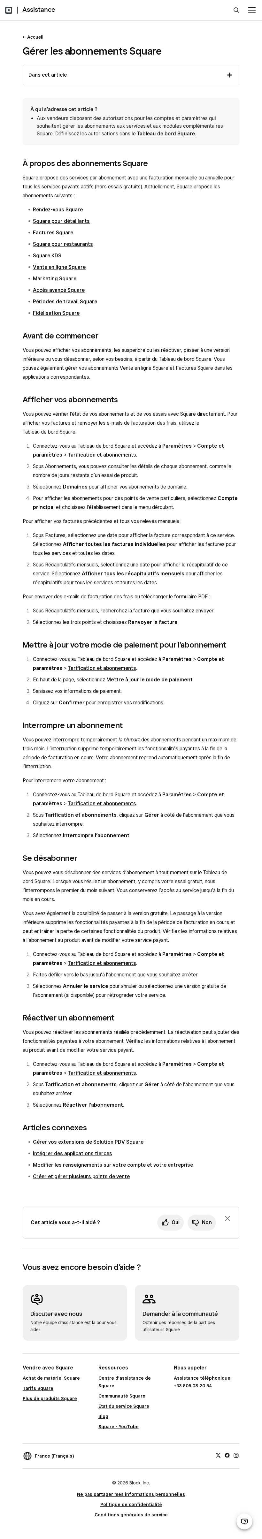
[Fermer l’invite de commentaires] (227, 1218)
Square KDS (47, 256)
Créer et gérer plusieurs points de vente (81, 1176)
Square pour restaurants (63, 244)
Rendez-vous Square (58, 210)
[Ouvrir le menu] (251, 10)
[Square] (8, 10)
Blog (103, 1416)
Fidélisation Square (56, 313)
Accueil (35, 37)
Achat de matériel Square (51, 1378)
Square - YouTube (118, 1426)
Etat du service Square (123, 1406)
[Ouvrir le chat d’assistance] (244, 1521)
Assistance (38, 9)
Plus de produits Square (50, 1398)
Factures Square (53, 233)
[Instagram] (236, 1455)
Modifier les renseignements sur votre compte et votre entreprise (113, 1165)
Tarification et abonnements (102, 455)
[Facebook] (227, 1455)
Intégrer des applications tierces (72, 1153)
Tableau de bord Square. (166, 134)
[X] (218, 1455)
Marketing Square (54, 279)
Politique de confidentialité (131, 1504)
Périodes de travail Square (65, 302)
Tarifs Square (38, 1388)
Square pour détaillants (61, 221)
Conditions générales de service (131, 1514)
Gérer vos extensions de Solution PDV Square (88, 1142)
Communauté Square (121, 1396)
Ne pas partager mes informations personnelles (131, 1494)
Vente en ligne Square (59, 267)
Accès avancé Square (59, 290)
